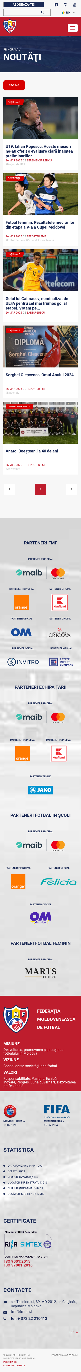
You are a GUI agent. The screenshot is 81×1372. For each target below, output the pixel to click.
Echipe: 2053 (17, 1171)
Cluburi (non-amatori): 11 (26, 1188)
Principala (10, 49)
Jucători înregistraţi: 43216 (28, 1182)
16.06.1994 (51, 1125)
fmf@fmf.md (21, 1311)
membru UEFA (12, 1121)
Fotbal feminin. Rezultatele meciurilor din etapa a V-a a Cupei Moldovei (40, 224)
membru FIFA (53, 1121)
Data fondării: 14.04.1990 (26, 1165)
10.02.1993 (10, 1125)
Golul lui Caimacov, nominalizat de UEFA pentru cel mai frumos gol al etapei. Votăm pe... (37, 303)
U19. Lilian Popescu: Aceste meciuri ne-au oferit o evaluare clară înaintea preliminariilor (39, 151)
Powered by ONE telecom (65, 1355)
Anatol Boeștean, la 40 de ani (32, 451)
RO (68, 12)
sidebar (14, 85)
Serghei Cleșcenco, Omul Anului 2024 (40, 374)
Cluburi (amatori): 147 (24, 1177)
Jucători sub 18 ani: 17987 (27, 1193)
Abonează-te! (24, 4)
